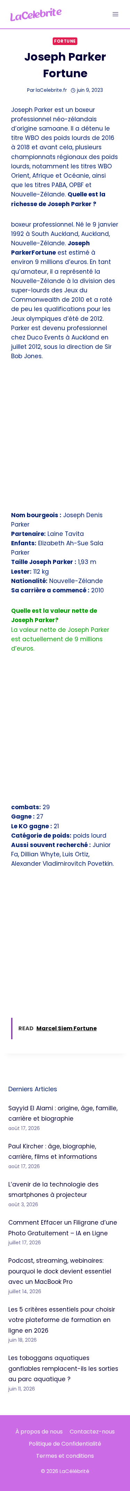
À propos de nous (39, 1432)
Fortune (65, 41)
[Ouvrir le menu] (115, 14)
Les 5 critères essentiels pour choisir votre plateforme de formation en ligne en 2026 (61, 1320)
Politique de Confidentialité (65, 1444)
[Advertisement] (65, 440)
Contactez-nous (92, 1432)
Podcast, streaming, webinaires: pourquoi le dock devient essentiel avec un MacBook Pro (59, 1271)
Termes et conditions (65, 1456)
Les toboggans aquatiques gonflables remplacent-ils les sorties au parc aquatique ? (63, 1368)
